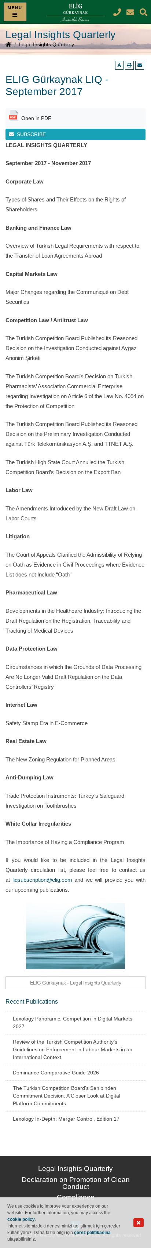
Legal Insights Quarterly (46, 44)
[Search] (143, 12)
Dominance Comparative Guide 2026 (56, 1073)
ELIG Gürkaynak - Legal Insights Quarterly (75, 983)
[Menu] (15, 12)
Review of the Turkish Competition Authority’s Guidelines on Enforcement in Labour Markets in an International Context (72, 1049)
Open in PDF (36, 118)
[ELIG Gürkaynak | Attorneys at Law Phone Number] (118, 12)
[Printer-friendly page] (129, 65)
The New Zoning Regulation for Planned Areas (60, 759)
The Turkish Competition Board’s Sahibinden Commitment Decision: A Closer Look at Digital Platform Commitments (66, 1095)
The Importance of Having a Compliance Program (64, 842)
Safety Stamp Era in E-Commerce (46, 723)
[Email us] (139, 65)
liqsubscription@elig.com (42, 880)
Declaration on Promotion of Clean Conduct (76, 1183)
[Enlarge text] (119, 65)
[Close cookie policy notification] (138, 1222)
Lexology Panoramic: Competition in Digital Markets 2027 (72, 1022)
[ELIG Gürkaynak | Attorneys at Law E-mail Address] (131, 12)
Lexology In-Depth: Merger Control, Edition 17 (66, 1119)
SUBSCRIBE (31, 134)
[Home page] (8, 45)
